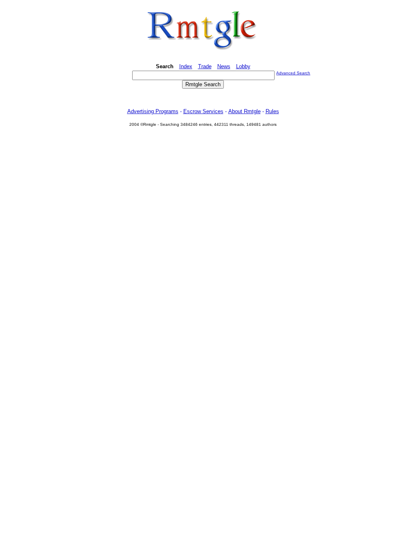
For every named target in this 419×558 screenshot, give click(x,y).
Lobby (243, 66)
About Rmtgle (244, 111)
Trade (205, 66)
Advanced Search (293, 73)
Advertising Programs (152, 111)
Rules (272, 111)
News (223, 66)
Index (185, 66)
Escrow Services (203, 111)
